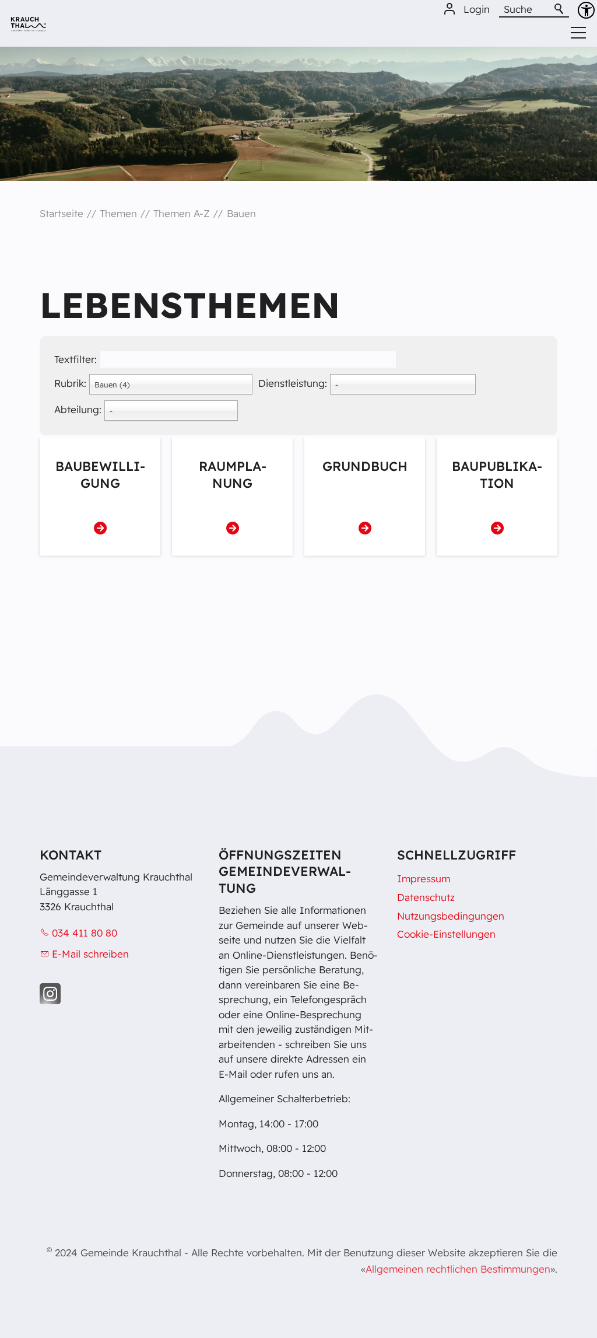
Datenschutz (426, 897)
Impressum (423, 878)
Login (476, 9)
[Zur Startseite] (28, 28)
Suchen (559, 9)
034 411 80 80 (84, 933)
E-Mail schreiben (90, 954)
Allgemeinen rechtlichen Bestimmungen (458, 1269)
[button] (50, 993)
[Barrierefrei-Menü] (586, 10)
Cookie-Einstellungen (446, 934)
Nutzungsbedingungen (450, 916)
